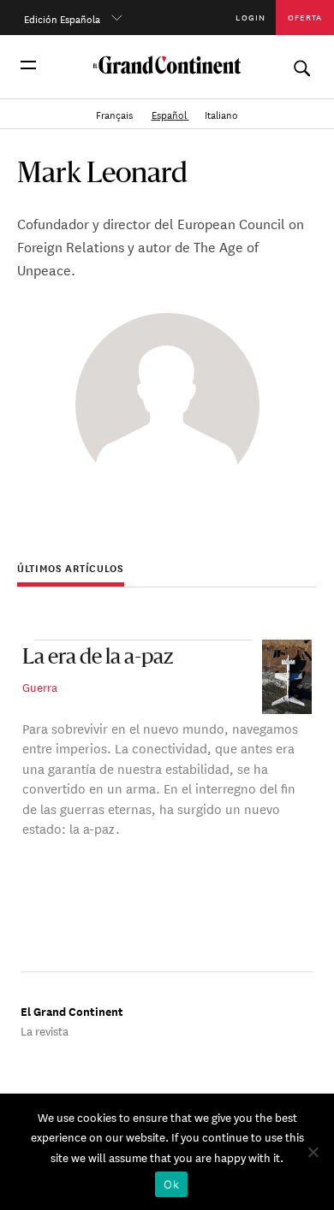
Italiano (221, 113)
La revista (45, 1030)
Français (115, 113)
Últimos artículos (70, 568)
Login (250, 16)
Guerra (39, 686)
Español (170, 113)
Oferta (305, 16)
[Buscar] (301, 65)
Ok (171, 1184)
